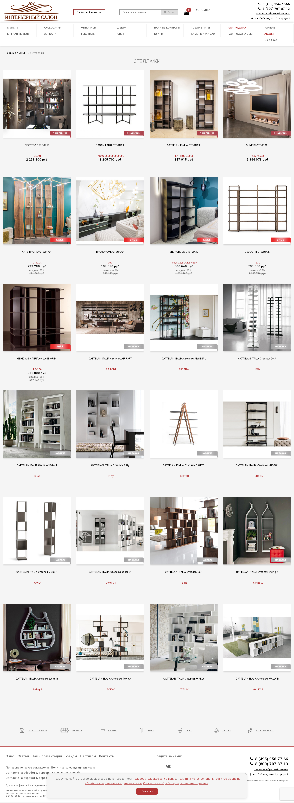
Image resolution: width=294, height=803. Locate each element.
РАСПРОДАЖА (237, 27)
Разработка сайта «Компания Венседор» (267, 780)
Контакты (107, 756)
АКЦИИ (269, 34)
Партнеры (88, 756)
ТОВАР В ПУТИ (200, 27)
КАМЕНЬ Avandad (203, 34)
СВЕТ (120, 34)
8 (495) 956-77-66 (276, 4)
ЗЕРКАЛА (50, 34)
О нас (10, 756)
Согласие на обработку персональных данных (175, 783)
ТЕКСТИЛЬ (88, 34)
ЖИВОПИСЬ (88, 27)
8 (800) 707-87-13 (276, 9)
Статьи (23, 756)
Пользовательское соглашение (154, 778)
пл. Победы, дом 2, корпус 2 (272, 18)
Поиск (170, 12)
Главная (11, 52)
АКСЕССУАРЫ (52, 27)
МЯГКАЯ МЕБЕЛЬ (18, 34)
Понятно (147, 791)
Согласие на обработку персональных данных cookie (43, 772)
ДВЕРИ (122, 27)
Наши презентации (47, 756)
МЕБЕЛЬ (12, 27)
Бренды (71, 756)
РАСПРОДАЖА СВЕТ (241, 34)
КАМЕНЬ (269, 27)
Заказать (39, 103)
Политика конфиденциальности (200, 778)
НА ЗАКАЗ (271, 40)
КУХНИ (158, 34)
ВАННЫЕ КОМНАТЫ (167, 27)
